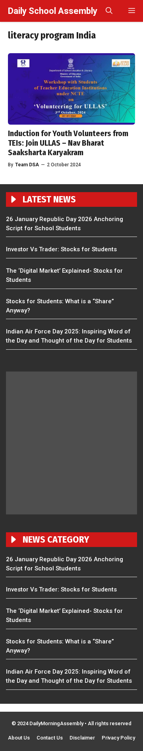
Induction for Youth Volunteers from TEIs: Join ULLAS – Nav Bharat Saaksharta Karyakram (68, 143)
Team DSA (27, 165)
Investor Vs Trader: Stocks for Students (61, 249)
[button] (109, 11)
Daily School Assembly (52, 11)
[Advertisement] (71, 443)
